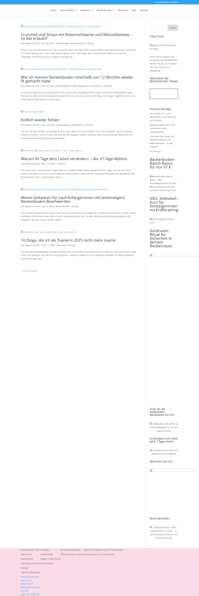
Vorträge (44, 549)
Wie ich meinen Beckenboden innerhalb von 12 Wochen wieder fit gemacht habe (77, 79)
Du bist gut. (155, 151)
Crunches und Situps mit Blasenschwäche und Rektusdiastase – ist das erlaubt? (76, 36)
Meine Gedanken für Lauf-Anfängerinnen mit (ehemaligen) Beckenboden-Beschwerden (73, 199)
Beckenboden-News (70, 549)
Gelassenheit (77, 124)
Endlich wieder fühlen (40, 119)
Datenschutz (27, 558)
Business (61, 245)
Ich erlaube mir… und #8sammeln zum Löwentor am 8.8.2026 (163, 117)
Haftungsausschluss (30, 563)
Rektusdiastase (77, 43)
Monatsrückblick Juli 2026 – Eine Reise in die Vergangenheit (163, 128)
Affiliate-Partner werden (72, 554)
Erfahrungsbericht (80, 86)
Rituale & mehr (103, 10)
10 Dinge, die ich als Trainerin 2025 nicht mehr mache (68, 240)
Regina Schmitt (32, 43)
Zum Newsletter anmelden (167, 2)
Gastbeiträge (46, 554)
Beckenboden (62, 43)
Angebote (85, 10)
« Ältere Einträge (29, 271)
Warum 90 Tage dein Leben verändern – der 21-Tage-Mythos (74, 158)
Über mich (123, 10)
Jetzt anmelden (163, 93)
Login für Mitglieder (30, 572)
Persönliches (96, 86)
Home (54, 10)
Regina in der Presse (50, 558)
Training (90, 43)
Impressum (26, 554)
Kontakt (144, 10)
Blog (134, 10)
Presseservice (47, 563)
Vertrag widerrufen (30, 549)
